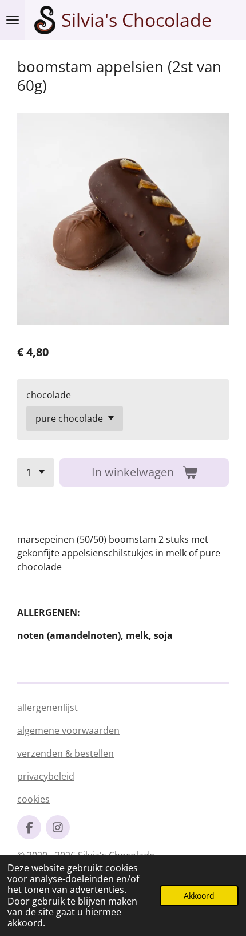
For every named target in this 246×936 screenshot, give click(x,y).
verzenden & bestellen (65, 753)
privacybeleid (45, 776)
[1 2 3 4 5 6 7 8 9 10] (35, 472)
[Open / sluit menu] (12, 20)
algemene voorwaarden (68, 730)
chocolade (48, 395)
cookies (33, 799)
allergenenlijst (47, 707)
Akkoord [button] (199, 895)
